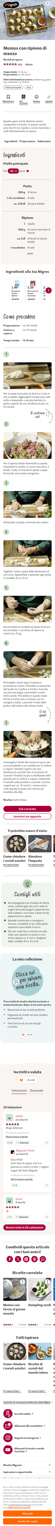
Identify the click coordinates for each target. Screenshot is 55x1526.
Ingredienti (10, 141)
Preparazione (27, 141)
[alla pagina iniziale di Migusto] (11, 3)
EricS (19, 1199)
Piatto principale (13, 87)
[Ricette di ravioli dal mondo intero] (40, 1368)
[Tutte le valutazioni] (10, 64)
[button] (9, 1118)
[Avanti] (49, 290)
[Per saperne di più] (15, 860)
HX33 (19, 1116)
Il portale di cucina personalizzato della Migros (27, 1402)
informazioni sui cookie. (19, 1507)
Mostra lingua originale (17, 1136)
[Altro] (46, 1143)
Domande (36, 1090)
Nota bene (28, 171)
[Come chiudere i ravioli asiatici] (15, 1368)
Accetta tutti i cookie (27, 1521)
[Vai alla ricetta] (15, 1302)
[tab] (27, 1464)
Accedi (30, 1035)
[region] (27, 1502)
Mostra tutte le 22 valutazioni (24, 1227)
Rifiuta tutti (27, 1513)
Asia (29, 87)
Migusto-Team (25, 1150)
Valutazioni (44, 141)
